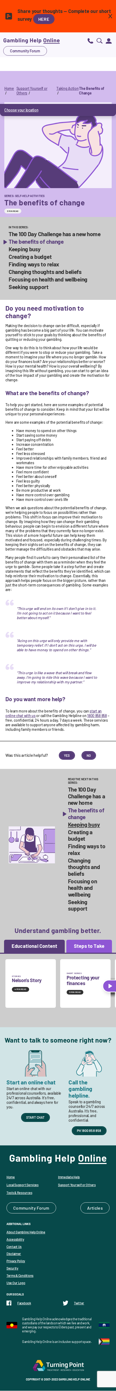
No (89, 755)
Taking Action (67, 88)
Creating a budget (30, 256)
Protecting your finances (83, 980)
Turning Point (58, 1365)
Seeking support (29, 287)
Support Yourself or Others (77, 1185)
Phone (90, 41)
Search (99, 41)
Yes (67, 755)
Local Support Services (22, 1185)
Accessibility (15, 1239)
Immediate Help (69, 1177)
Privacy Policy (15, 1261)
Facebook (24, 1303)
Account (108, 41)
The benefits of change (36, 241)
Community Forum (25, 51)
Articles (95, 1207)
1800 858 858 (97, 715)
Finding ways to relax (34, 264)
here (43, 19)
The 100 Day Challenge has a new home (55, 234)
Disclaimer (13, 1254)
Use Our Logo (15, 1283)
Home (9, 88)
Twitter (79, 1303)
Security (12, 1268)
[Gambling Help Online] (31, 41)
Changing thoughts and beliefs (45, 272)
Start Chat (35, 1117)
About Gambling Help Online (25, 1232)
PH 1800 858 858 (89, 1130)
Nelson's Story (27, 980)
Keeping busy (25, 249)
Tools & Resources (19, 1193)
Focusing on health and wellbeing (48, 279)
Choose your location (21, 110)
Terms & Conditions (19, 1275)
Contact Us (14, 1246)
